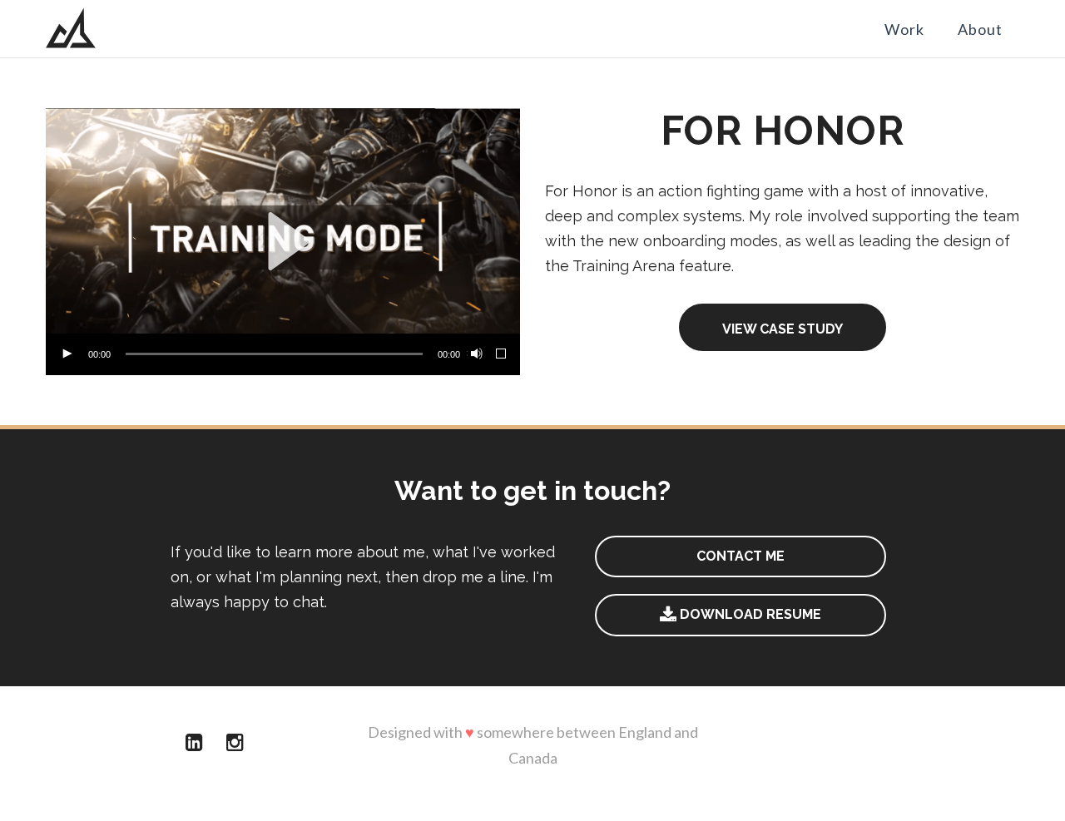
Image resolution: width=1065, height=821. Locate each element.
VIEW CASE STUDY (782, 329)
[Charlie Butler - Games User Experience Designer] (71, 29)
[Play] (66, 354)
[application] (283, 241)
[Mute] (475, 354)
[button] (283, 241)
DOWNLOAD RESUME (748, 614)
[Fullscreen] (501, 354)
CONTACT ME (740, 556)
